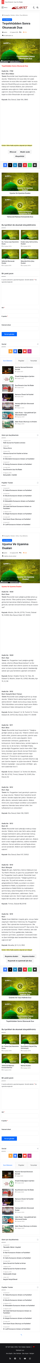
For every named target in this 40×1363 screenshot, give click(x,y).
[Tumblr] (20, 165)
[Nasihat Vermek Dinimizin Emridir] (7, 370)
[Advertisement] (20, 31)
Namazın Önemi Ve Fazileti (13, 2)
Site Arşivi (25, 1353)
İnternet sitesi (6, 325)
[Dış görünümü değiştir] (34, 8)
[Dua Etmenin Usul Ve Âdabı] (7, 388)
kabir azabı (25, 152)
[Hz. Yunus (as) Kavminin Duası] (10, 235)
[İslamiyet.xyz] (20, 7)
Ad (3, 307)
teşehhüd (20, 156)
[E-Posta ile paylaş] (35, 165)
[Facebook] (5, 165)
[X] (10, 165)
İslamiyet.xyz (20, 1350)
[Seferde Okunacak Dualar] (10, 254)
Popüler (21, 361)
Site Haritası (17, 1353)
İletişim (32, 1353)
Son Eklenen (7, 361)
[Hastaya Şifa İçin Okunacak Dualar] (7, 406)
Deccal (13, 152)
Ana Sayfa (9, 1353)
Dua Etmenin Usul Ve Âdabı (24, 385)
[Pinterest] (25, 165)
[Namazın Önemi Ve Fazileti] (7, 397)
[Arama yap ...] (37, 8)
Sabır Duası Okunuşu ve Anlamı (26, 421)
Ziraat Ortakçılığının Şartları (24, 376)
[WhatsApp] (30, 165)
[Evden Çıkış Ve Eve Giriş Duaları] (29, 235)
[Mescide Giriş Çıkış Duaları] (29, 254)
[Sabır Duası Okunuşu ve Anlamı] (7, 424)
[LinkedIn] (15, 165)
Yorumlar (33, 361)
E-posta (5, 316)
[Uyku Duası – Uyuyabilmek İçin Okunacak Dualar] (7, 415)
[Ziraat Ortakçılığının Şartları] (7, 379)
